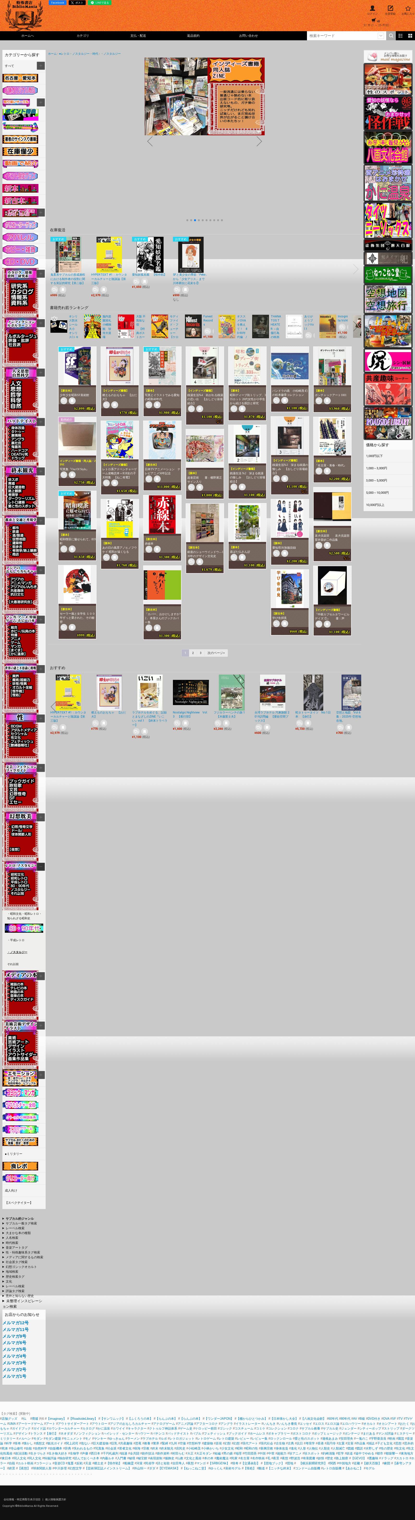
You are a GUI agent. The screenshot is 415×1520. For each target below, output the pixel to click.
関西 (333, 1463)
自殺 (29, 1448)
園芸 (401, 1438)
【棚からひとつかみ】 (252, 1418)
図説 (360, 1448)
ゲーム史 (186, 1428)
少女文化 (227, 1448)
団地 (290, 1463)
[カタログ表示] (410, 35)
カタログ (88, 1428)
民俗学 (150, 1463)
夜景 (276, 1458)
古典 (291, 1443)
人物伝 (313, 1448)
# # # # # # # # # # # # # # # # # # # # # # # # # (19, 1262)
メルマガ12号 (15, 1322)
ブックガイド (237, 1433)
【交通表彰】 (250, 1463)
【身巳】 (51, 1433)
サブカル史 (330, 1428)
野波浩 (295, 1458)
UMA (12, 1423)
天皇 (88, 1463)
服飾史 (169, 1458)
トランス (36, 1433)
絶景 (12, 1468)
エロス (319, 1423)
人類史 (325, 1448)
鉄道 (350, 1453)
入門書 (121, 1458)
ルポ (164, 1438)
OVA (386, 1418)
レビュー (243, 1438)
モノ (88, 1438)
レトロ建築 (226, 1438)
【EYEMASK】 (169, 1468)
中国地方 (345, 1463)
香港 (320, 1443)
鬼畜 (70, 1463)
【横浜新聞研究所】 (311, 1463)
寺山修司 (17, 1448)
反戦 (79, 1463)
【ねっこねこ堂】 (195, 1468)
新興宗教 (267, 1448)
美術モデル (233, 1468)
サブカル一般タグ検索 (21, 1223)
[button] (187, 220)
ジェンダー (349, 1428)
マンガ (201, 1463)
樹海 (137, 1448)
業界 (156, 1443)
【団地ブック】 (273, 1463)
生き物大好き (58, 1453)
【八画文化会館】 (313, 1418)
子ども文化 (385, 1443)
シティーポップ (370, 1428)
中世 (271, 1453)
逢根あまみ (330, 1438)
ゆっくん (216, 1468)
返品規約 (193, 35)
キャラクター (137, 1428)
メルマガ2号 (14, 1369)
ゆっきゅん (117, 1438)
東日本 (6, 1458)
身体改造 (282, 1448)
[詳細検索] (381, 36)
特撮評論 (50, 1458)
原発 (219, 1443)
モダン (38, 1438)
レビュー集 (260, 1438)
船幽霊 (129, 1463)
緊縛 (165, 1443)
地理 (238, 1453)
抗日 (300, 1443)
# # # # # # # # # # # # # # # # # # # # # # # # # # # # (21, 1253)
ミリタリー (8, 1438)
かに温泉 (104, 1428)
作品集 (361, 1443)
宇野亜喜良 (378, 1438)
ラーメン (133, 1438)
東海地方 (407, 1453)
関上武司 (72, 1443)
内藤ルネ (108, 1458)
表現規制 (156, 1458)
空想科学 (195, 1443)
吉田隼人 (178, 1463)
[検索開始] (391, 35)
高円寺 (331, 1443)
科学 (9, 1443)
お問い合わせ (248, 35)
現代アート (250, 1443)
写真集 (99, 1448)
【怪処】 (250, 1468)
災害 (350, 1443)
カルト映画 (25, 1463)
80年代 (345, 1418)
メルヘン (24, 1438)
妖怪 (321, 1458)
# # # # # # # (13, 1277)
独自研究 (66, 1458)
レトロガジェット (182, 1438)
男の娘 (228, 1453)
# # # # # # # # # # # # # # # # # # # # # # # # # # (19, 1267)
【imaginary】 (56, 1418)
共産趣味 (126, 1443)
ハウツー (143, 1433)
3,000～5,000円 (376, 480)
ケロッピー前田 (206, 1428)
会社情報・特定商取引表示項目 (22, 1499)
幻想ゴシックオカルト (21, 1267)
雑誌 (371, 1443)
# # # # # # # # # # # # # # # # (19, 1248)
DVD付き (374, 1418)
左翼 (341, 1443)
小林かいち (211, 1448)
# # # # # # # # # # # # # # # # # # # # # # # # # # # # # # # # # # (14, 1238)
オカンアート (387, 1423)
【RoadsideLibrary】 (83, 1418)
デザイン (21, 1433)
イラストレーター (248, 1423)
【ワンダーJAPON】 (219, 1418)
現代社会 (267, 1443)
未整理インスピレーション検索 (22, 1304)
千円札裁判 (110, 1453)
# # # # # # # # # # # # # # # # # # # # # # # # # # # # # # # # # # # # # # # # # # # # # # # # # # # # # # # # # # (16, 1233)
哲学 (341, 1453)
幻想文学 (75, 1468)
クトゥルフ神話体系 (163, 1428)
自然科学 (41, 1448)
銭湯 (124, 1453)
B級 (362, 1418)
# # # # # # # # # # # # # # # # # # (21, 1272)
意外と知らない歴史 (20, 1296)
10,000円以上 (375, 505)
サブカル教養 (310, 1428)
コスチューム (244, 1428)
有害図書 (309, 1458)
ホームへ (27, 35)
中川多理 (60, 1468)
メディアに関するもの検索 (24, 1257)
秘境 (132, 1458)
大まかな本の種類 (18, 1233)
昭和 (240, 1448)
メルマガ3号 (14, 1362)
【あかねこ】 (353, 1468)
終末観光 (167, 1448)
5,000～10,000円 (377, 492)
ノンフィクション (88, 1433)
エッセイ (306, 1423)
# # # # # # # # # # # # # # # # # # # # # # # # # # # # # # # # (19, 1224)
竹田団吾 (250, 1453)
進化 (294, 1448)
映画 (392, 1438)
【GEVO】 (358, 1458)
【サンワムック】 (112, 1418)
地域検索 (12, 1271)
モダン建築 (53, 1438)
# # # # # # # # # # (23, 1228)
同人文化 (20, 1458)
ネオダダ (67, 1433)
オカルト (369, 1423)
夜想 (285, 1458)
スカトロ (402, 1458)
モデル (370, 1468)
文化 (9, 1281)
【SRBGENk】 (219, 1463)
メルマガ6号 (14, 1342)
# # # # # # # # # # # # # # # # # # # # (22, 1257)
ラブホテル (150, 1438)
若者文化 (125, 1448)
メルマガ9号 (14, 1336)
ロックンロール (281, 1438)
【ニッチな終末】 (280, 1468)
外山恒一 (140, 1468)
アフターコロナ (207, 1423)
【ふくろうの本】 (140, 1418)
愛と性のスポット (307, 1438)
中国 (262, 1453)
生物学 (74, 1453)
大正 (190, 1453)
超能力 (282, 1453)
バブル (196, 1433)
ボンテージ (352, 1433)
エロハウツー (351, 1423)
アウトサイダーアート (73, 1423)
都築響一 (392, 1453)
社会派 (111, 1448)
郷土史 (99, 1463)
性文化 (400, 1448)
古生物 (280, 1443)
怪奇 (18, 1443)
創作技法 (148, 1453)
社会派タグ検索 (17, 1262)
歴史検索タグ (15, 1276)
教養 (147, 1443)
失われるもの (83, 1448)
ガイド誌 (39, 1428)
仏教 (180, 1458)
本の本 (209, 1458)
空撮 (183, 1443)
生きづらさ (38, 1453)
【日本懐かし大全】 (284, 1418)
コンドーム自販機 (307, 1468)
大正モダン (204, 1453)
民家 (234, 1458)
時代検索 (12, 1243)
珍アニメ (295, 1453)
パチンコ (158, 1433)
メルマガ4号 (14, 1356)
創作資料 (163, 1453)
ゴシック (226, 1428)
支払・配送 (138, 35)
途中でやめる (364, 1453)
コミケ (260, 1428)
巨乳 (114, 1443)
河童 (139, 1463)
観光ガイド (55, 1443)
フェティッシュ (215, 1433)
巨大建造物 (101, 1443)
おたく (404, 1423)
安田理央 (347, 1438)
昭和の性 (251, 1448)
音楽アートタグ (17, 1247)
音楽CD (59, 1463)
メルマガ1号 (14, 1376)
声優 (85, 1453)
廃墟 (35, 1418)
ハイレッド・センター (118, 1433)
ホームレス (257, 1433)
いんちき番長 (287, 1423)
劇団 (387, 1463)
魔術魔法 (222, 1458)
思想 (398, 1443)
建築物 (208, 1443)
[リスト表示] (400, 35)
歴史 (330, 1458)
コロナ (294, 1428)
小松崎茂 (194, 1448)
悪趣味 (373, 1458)
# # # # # (13, 1291)
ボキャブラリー (279, 1433)
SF (394, 1418)
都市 (380, 1453)
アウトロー (99, 1423)
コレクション (277, 1428)
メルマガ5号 (14, 1349)
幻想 (236, 1443)
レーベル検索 (15, 1228)
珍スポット (312, 1453)
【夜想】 (24, 1468)
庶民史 (180, 1448)
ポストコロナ (302, 1433)
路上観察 (342, 1458)
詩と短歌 (163, 1463)
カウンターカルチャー (64, 1428)
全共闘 (134, 1453)
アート (50, 1423)
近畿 (357, 1463)
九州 (174, 1443)
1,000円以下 (374, 456)
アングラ (226, 1423)
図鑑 (351, 1448)
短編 (217, 1453)
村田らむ (178, 1453)
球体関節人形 (42, 1468)
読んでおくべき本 (86, 1458)
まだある (369, 1433)
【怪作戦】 (114, 1463)
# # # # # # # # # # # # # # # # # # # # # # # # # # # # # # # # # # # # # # (19, 1282)
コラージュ (44, 1463)
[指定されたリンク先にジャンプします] (205, 133)
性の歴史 (387, 1448)
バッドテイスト (178, 1433)
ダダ (152, 1468)
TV (401, 1418)
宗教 (146, 1448)
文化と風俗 (193, 1458)
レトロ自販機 (332, 1468)
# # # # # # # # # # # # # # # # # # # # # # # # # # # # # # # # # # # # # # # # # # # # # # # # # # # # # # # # (19, 1219)
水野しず (372, 1448)
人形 (303, 1448)
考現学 (310, 1443)
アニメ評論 (185, 1423)
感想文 (40, 1443)
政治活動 (21, 1453)
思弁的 (409, 1443)
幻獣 (228, 1443)
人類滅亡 (339, 1448)
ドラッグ (387, 1458)
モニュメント (73, 1438)
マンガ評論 (386, 1433)
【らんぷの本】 (166, 1418)
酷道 (262, 1468)
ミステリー (404, 1433)
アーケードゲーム (30, 1423)
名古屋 (245, 1458)
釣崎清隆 (329, 1453)
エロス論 (333, 1423)
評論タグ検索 (15, 1291)
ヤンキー (100, 1438)
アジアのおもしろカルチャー (130, 1423)
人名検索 (12, 1238)
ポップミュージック (328, 1433)
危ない (85, 1443)
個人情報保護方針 (55, 1499)
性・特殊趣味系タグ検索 (23, 1252)
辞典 (68, 1448)
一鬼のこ (362, 1438)
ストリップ (391, 1428)
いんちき (269, 1423)
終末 (155, 1448)
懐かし (28, 1443)
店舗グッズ (9, 1418)
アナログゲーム (164, 1423)
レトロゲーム (206, 1438)
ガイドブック (21, 1428)
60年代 (333, 1418)
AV (355, 1418)
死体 (5, 1448)
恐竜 (138, 1443)
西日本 (95, 1453)
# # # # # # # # (18, 1296)
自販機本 (56, 1448)
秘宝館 (142, 1458)
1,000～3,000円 (376, 468)
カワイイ (119, 1428)
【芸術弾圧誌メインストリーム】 (108, 1468)
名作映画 (258, 1458)
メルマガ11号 (15, 1329)
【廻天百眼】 (372, 1463)
